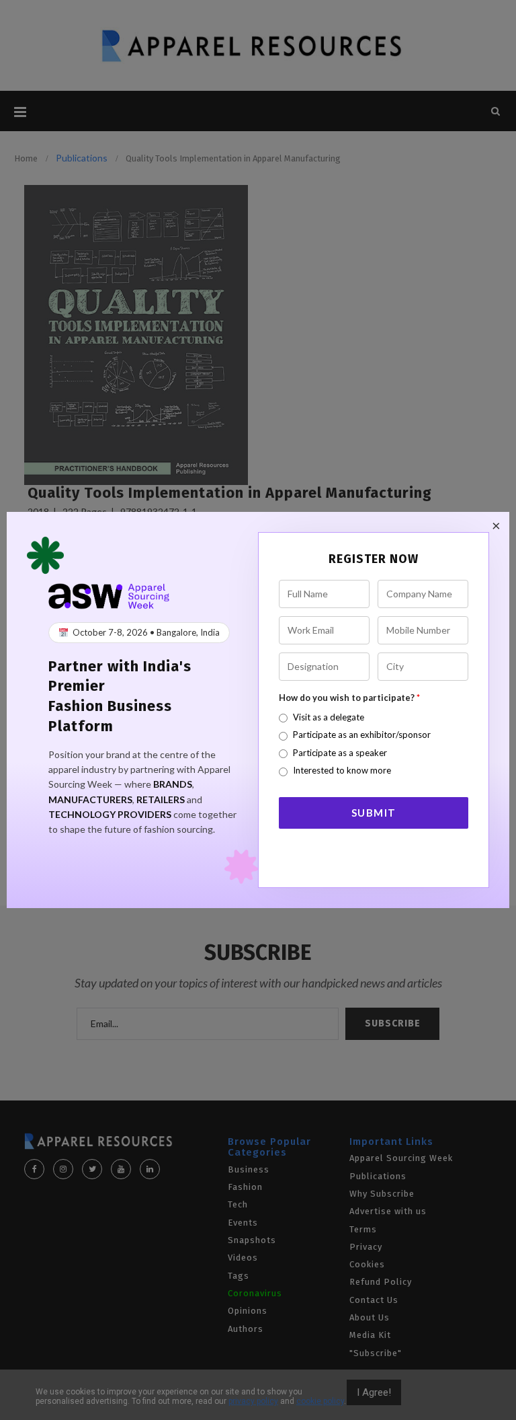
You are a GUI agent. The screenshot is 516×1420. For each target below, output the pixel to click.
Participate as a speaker (340, 752)
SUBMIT (373, 813)
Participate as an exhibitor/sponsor (362, 734)
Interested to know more (342, 770)
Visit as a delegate (328, 717)
